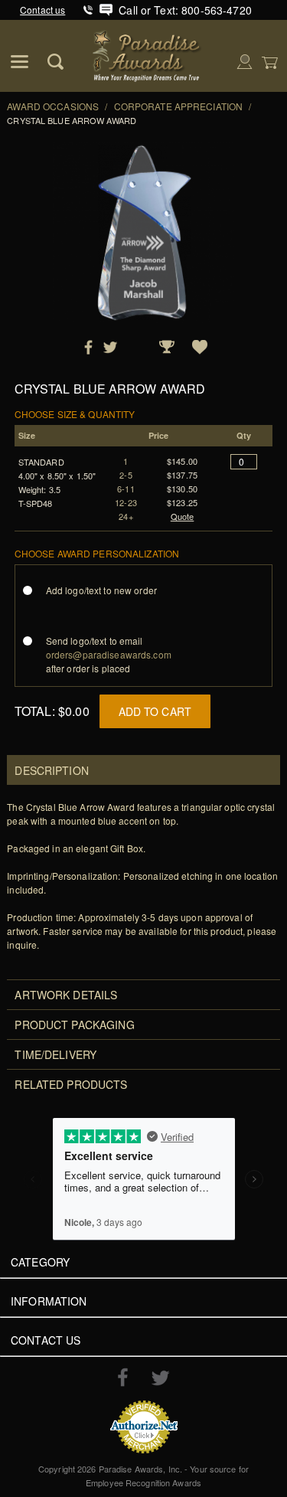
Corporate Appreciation (178, 106)
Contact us (42, 9)
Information (49, 1301)
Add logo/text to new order (101, 590)
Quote (182, 516)
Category (40, 1262)
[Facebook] (123, 1377)
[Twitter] (160, 1378)
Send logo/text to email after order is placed (108, 654)
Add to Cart (155, 711)
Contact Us (45, 1340)
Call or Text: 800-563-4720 (185, 10)
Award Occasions (53, 106)
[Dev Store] (147, 53)
